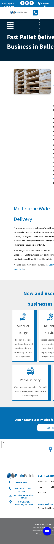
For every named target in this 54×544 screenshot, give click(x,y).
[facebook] (22, 3)
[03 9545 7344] (35, 12)
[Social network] (31, 3)
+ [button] (3, 442)
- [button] (3, 446)
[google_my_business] (27, 3)
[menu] (4, 4)
